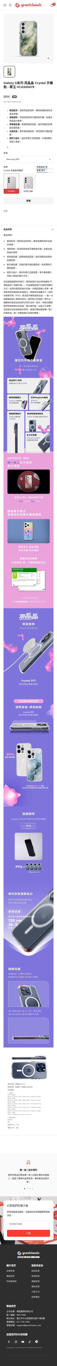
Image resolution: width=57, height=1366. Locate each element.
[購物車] (52, 5)
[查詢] (10, 5)
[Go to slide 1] (24, 1188)
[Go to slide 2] (27, 1188)
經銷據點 (35, 1297)
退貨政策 (35, 1271)
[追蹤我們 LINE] (36, 1341)
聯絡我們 (10, 1276)
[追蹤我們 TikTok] (29, 1341)
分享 (6, 211)
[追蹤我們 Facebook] (9, 1341)
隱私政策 (35, 1286)
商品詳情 (8, 229)
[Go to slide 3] (29, 1188)
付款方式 (35, 1292)
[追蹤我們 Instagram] (16, 1341)
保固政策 (35, 1276)
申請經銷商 (11, 1281)
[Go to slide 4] (32, 1188)
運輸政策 (35, 1281)
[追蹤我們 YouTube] (22, 1341)
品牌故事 (10, 1271)
